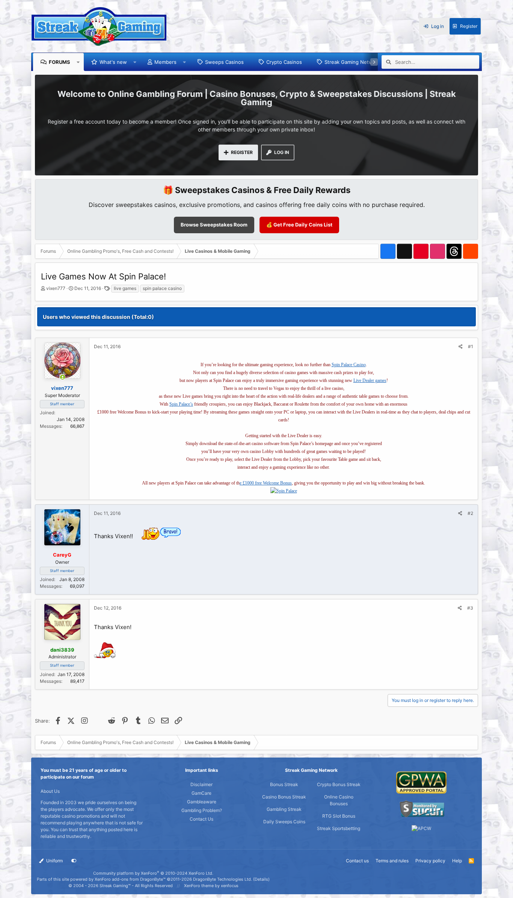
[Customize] (74, 860)
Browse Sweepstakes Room (214, 225)
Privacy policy (430, 860)
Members (165, 62)
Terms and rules (392, 860)
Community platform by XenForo (153, 873)
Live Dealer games (369, 380)
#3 (470, 608)
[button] (78, 62)
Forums (59, 62)
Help (457, 860)
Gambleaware (201, 801)
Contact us (357, 860)
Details (261, 879)
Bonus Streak (284, 784)
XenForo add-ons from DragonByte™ (130, 879)
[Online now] (62, 377)
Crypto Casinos (284, 62)
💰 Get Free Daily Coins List (299, 225)
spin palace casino (162, 288)
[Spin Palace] (283, 491)
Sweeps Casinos (224, 62)
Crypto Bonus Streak (339, 784)
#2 (470, 513)
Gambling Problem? (201, 810)
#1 (470, 346)
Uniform (54, 860)
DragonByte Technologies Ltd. (222, 879)
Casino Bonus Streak (284, 797)
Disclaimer (201, 784)
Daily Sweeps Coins (284, 821)
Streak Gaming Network (352, 62)
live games (125, 288)
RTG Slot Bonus (338, 816)
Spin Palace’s (181, 404)
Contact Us (201, 819)
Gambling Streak (284, 809)
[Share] (460, 346)
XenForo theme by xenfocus (211, 885)
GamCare (201, 793)
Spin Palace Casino (349, 364)
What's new (113, 62)
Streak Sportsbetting (338, 828)
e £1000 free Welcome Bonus (266, 483)
